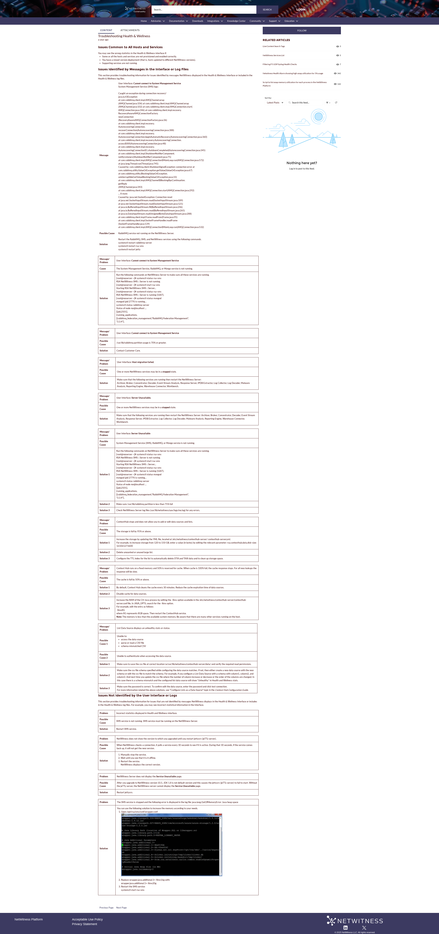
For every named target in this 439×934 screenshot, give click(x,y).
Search (267, 9)
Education (289, 21)
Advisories (156, 21)
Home (144, 21)
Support (273, 21)
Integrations (213, 21)
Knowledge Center (236, 21)
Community (255, 21)
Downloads (197, 21)
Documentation (176, 21)
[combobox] (215, 9)
